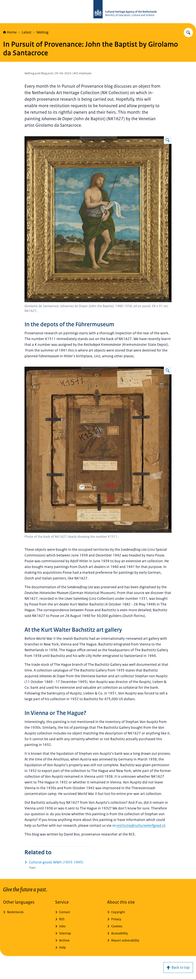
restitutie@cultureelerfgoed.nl (140, 825)
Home (12, 32)
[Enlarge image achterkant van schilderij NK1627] (168, 370)
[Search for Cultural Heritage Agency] (188, 32)
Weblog (42, 32)
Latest (26, 32)
